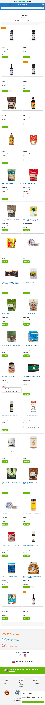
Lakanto (25, 151)
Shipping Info (35, 685)
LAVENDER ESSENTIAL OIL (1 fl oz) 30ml (31, 43)
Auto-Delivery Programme (21, 686)
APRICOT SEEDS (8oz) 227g (28, 282)
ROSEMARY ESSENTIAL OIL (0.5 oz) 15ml (10, 415)
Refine (28, 20)
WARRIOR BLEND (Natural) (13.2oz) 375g (9, 576)
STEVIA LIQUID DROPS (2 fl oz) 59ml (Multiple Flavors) (10, 78)
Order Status (35, 682)
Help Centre (35, 680)
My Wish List (21, 682)
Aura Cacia (4, 418)
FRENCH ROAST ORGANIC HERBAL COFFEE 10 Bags (11, 346)
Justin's (25, 454)
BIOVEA (3, 47)
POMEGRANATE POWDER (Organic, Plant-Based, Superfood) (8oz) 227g (32, 184)
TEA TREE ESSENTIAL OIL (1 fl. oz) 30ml (9, 43)
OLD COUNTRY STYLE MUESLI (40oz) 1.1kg (31, 313)
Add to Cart (4, 57)
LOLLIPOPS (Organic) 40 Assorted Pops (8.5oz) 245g (12, 545)
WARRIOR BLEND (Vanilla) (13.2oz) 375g (31, 345)
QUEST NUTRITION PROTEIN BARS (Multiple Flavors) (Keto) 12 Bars (32, 577)
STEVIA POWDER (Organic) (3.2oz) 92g (30, 415)
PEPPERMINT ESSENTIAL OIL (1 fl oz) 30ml (31, 77)
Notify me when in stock (34, 124)
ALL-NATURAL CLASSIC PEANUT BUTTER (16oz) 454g (32, 452)
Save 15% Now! (15, 11)
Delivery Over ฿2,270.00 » (28, 11)
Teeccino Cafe (4, 348)
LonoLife (3, 254)
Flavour (9, 91)
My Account (21, 680)
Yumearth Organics (5, 548)
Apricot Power (26, 286)
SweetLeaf (26, 418)
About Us (6, 680)
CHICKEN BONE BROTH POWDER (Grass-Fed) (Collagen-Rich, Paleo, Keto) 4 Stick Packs (10, 251)
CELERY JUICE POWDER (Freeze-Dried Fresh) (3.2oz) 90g (10, 452)
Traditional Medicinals (28, 223)
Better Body (4, 380)
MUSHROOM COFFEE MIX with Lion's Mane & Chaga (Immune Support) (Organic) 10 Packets (10, 283)
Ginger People (4, 187)
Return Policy (35, 686)
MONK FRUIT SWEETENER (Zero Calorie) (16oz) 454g (32, 148)
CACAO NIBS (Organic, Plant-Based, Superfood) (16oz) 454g (32, 483)
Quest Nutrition (26, 580)
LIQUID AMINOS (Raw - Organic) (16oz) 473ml (32, 111)
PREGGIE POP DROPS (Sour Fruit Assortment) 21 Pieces (32, 251)
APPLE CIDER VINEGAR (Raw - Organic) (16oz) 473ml (11, 148)
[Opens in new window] (20, 655)
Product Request (36, 683)
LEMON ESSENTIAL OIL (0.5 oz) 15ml (30, 545)
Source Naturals (27, 380)
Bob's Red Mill (26, 317)
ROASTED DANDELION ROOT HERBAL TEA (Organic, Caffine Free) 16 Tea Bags (31, 220)
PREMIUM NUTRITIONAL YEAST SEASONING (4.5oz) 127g (32, 514)
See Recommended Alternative (12, 388)
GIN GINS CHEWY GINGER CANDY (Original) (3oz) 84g (11, 184)
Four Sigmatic (4, 286)
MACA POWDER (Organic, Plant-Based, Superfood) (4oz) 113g (11, 314)
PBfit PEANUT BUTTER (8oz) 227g (8, 376)
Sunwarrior (26, 348)
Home (18, 17)
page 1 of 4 (22, 624)
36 (40, 24)
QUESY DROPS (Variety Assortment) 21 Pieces (10, 513)
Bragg (25, 115)
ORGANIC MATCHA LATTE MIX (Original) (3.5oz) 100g (11, 483)
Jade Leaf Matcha (5, 486)
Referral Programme (21, 684)
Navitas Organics (5, 115)
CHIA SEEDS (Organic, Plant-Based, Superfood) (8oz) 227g (10, 220)
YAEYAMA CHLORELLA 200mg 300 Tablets (31, 376)
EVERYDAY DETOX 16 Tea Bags (8, 607)
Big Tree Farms (26, 611)
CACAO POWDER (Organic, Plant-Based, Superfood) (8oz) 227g (11, 112)
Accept (33, 702)
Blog (5, 683)
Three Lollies (26, 254)
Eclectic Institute (5, 454)
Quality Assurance (7, 682)
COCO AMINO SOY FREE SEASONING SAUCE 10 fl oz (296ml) (33, 608)
